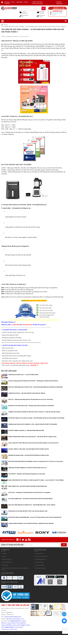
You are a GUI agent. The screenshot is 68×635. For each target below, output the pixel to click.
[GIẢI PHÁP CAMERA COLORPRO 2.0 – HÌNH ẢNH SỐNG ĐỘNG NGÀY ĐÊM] (4, 431)
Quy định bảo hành (7, 562)
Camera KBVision (21, 623)
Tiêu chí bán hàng (6, 559)
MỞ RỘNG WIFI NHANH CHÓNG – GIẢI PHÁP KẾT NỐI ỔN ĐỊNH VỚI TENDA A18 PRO (28, 455)
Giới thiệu (7, 2)
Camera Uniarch (9, 627)
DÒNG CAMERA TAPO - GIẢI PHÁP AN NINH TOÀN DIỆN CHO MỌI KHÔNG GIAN (27, 486)
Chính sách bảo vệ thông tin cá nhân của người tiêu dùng (15, 568)
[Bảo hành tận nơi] (20, 16)
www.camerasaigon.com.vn (17, 618)
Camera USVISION (6, 625)
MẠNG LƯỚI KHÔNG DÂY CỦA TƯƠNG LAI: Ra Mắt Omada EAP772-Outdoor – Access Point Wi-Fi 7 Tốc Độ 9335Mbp (35, 480)
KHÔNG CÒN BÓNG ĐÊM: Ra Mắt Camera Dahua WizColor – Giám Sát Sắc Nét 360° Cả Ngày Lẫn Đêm (32, 436)
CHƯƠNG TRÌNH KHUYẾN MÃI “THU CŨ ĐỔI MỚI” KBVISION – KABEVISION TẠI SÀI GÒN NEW (30, 523)
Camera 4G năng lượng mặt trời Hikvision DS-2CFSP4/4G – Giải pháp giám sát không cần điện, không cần (33, 380)
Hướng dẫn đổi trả (39, 565)
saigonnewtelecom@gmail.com (12, 616)
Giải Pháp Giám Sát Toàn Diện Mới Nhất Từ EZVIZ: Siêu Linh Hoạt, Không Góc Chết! (27, 511)
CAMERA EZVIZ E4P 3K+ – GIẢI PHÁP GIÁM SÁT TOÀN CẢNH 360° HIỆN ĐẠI (26, 393)
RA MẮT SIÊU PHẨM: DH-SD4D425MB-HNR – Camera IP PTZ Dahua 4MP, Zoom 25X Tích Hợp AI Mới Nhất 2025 (34, 517)
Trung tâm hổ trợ (39, 553)
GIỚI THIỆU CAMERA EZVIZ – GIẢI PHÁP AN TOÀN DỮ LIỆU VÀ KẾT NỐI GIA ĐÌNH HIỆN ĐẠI (30, 498)
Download (7, 3)
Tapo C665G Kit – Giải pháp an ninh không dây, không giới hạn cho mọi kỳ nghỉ (26, 473)
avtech (21, 627)
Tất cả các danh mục (26, 8)
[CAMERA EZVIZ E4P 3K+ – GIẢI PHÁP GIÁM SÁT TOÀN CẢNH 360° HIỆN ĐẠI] (4, 394)
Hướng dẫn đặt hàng (40, 559)
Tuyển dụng (19, 2)
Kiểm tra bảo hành (37, 2)
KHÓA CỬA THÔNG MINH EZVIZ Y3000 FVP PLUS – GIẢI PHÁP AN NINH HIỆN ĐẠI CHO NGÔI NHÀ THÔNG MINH (35, 387)
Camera (17, 627)
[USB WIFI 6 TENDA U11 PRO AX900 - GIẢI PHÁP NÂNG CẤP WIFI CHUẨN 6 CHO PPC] (4, 450)
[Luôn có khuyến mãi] (20, 12)
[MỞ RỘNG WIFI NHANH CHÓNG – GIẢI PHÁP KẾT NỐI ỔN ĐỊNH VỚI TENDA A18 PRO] (4, 456)
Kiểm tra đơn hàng (37, 3)
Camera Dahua (11, 623)
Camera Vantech (16, 625)
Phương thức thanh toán (41, 556)
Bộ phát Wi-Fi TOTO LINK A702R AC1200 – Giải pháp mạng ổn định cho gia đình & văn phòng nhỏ (31, 405)
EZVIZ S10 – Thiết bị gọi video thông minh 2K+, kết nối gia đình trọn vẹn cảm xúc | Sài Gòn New (30, 399)
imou (15, 629)
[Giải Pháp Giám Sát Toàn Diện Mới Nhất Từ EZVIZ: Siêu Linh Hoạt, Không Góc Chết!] (4, 512)
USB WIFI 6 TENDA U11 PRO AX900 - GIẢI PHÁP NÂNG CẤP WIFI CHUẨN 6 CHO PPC (28, 449)
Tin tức (13, 2)
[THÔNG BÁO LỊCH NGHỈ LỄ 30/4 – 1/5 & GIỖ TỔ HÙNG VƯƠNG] (4, 376)
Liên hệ (26, 2)
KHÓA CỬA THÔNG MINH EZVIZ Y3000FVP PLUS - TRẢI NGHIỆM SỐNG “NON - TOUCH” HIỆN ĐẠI (31, 505)
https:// (8, 618)
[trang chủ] (2, 24)
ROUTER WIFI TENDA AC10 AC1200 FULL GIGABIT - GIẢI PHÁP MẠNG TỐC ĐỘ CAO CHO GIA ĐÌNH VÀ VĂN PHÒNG (36, 418)
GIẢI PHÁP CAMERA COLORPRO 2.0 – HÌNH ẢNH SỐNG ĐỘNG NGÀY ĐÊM (26, 430)
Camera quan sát (15, 621)
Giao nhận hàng (39, 562)
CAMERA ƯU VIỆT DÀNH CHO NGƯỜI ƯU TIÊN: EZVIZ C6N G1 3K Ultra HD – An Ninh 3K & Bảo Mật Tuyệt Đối (34, 411)
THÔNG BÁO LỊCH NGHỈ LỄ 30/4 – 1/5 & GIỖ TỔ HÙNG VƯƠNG (23, 374)
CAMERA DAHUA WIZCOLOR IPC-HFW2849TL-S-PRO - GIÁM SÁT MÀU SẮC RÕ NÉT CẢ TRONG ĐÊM (32, 424)
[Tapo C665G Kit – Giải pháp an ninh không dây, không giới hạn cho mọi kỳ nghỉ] (4, 475)
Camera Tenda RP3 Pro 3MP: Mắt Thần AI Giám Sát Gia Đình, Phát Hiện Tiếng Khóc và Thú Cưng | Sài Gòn (33, 443)
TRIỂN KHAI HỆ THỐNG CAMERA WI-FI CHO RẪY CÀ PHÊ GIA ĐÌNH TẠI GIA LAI (27, 467)
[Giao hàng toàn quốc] (38, 12)
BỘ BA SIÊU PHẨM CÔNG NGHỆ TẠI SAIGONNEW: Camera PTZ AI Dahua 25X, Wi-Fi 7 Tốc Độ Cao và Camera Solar (35, 461)
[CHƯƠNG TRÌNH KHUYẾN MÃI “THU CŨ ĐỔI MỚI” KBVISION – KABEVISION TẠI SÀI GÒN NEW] (4, 524)
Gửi (64, 545)
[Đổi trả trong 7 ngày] (38, 16)
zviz (8, 629)
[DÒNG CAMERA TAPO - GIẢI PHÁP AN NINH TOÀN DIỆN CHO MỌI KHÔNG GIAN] (4, 487)
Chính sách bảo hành (40, 568)
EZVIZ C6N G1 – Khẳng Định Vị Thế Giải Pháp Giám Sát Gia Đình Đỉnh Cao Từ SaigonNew (29, 492)
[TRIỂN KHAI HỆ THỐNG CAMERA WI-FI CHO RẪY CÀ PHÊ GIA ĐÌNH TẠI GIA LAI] (4, 469)
